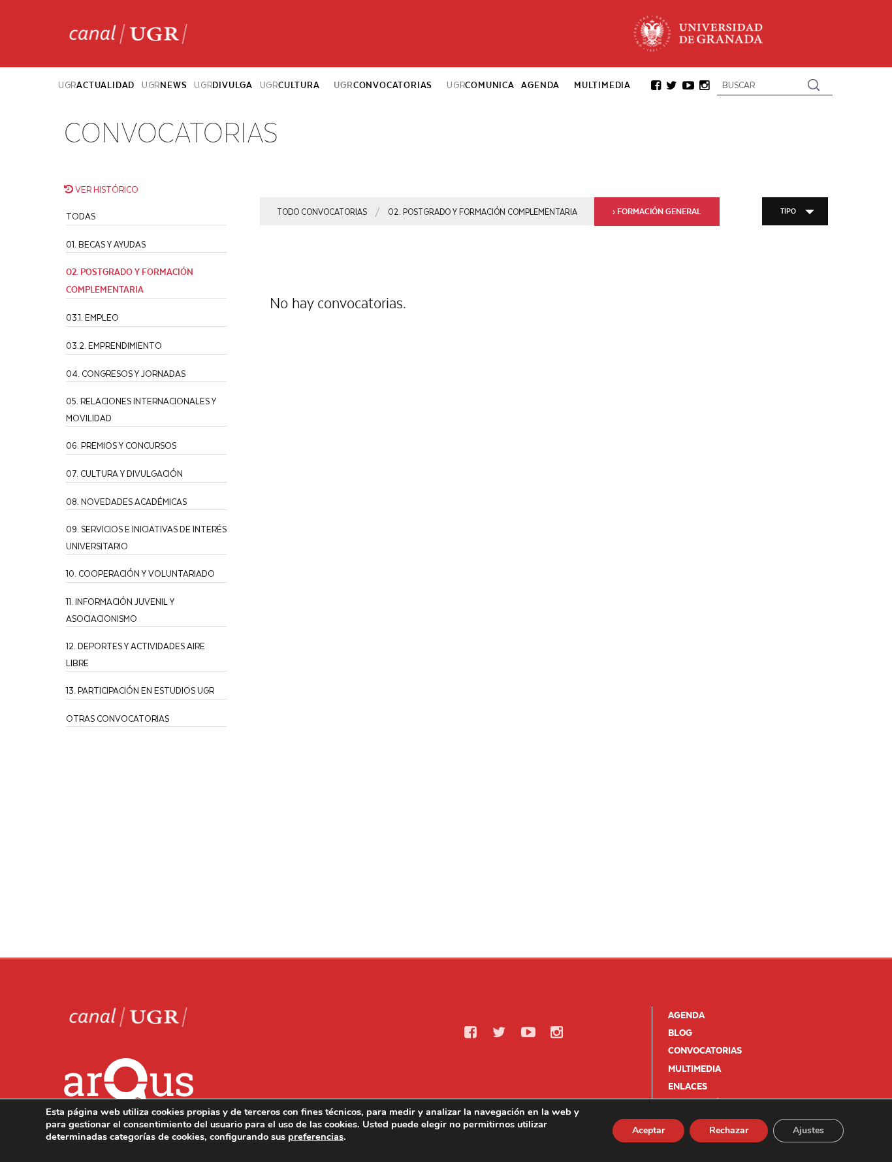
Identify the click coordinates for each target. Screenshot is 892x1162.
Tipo (788, 211)
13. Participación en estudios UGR (140, 690)
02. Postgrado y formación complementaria (482, 211)
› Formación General (657, 211)
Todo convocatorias (322, 211)
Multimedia (694, 1068)
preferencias (315, 1136)
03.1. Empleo (92, 317)
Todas (80, 215)
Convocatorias (705, 1050)
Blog (680, 1033)
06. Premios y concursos (121, 445)
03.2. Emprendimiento (114, 345)
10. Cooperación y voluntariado (140, 573)
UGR (96, 85)
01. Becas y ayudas (106, 243)
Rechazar (728, 1130)
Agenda (686, 1015)
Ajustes (808, 1130)
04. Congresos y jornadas (125, 373)
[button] (655, 86)
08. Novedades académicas (126, 501)
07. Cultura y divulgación (124, 473)
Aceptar (648, 1130)
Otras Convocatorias (117, 718)
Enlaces (687, 1086)
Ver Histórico (105, 189)
